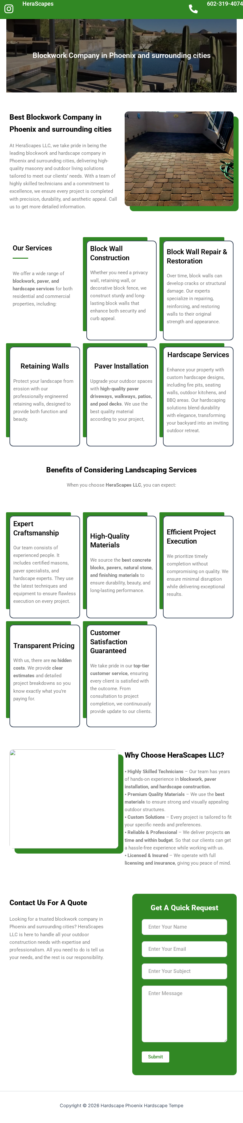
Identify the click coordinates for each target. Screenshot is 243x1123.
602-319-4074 (225, 3)
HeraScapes (37, 3)
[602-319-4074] (193, 9)
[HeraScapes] (9, 9)
